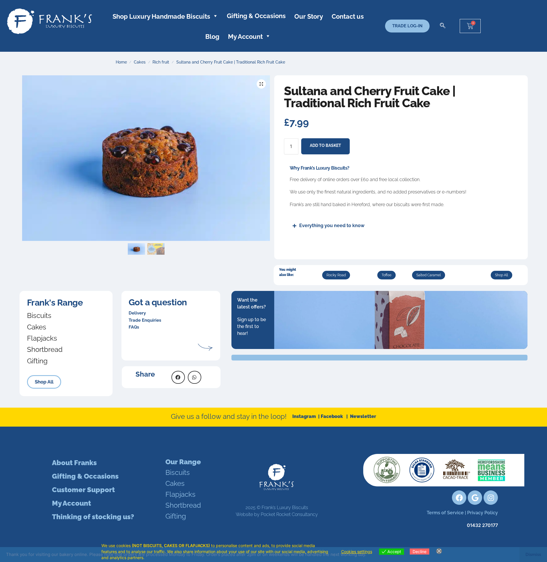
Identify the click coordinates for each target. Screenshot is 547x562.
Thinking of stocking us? (93, 517)
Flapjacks (42, 338)
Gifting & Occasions (256, 16)
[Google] (475, 497)
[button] (442, 26)
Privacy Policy (482, 512)
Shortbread (45, 349)
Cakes (140, 62)
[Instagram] (491, 497)
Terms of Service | (447, 512)
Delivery (137, 313)
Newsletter (363, 416)
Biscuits (39, 315)
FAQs (134, 327)
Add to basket (325, 145)
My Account (71, 503)
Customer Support (83, 490)
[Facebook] (459, 497)
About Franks (74, 463)
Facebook (333, 416)
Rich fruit (160, 62)
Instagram (304, 416)
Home (121, 62)
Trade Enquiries (145, 320)
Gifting (37, 361)
